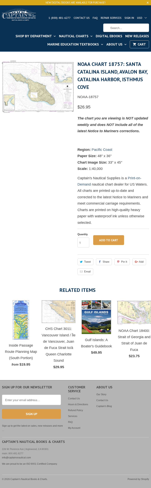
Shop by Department (34, 36)
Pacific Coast (102, 150)
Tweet (87, 261)
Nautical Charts (74, 36)
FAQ (95, 18)
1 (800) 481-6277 (60, 18)
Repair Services (111, 18)
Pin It (124, 261)
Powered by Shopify (138, 479)
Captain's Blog (104, 406)
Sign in (129, 18)
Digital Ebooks (109, 36)
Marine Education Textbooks (73, 44)
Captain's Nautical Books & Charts (28, 479)
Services (72, 416)
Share (106, 261)
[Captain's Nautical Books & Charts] (19, 15)
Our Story (101, 394)
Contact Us (82, 18)
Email (87, 271)
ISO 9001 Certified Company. (41, 464)
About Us (114, 44)
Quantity (82, 234)
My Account (74, 428)
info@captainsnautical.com (16, 457)
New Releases (137, 36)
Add (141, 261)
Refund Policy (75, 410)
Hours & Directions (78, 404)
